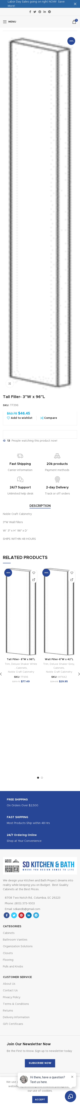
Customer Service (17, 977)
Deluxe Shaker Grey (62, 664)
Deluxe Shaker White (24, 664)
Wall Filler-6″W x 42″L (59, 659)
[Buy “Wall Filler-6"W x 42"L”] (71, 579)
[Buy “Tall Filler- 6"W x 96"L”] (33, 579)
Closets (8, 953)
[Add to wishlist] (33, 572)
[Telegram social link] (49, 11)
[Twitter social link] (34, 11)
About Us (9, 984)
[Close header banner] (75, 4)
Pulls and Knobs (13, 966)
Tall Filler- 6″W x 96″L (21, 659)
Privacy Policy (11, 997)
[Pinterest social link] (39, 11)
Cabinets (21, 668)
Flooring (8, 960)
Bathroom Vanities (15, 939)
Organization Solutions (18, 946)
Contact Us (10, 990)
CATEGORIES (12, 926)
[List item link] (35, 903)
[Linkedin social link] (44, 11)
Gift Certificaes (13, 1024)
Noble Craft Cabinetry (21, 672)
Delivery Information (16, 1017)
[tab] (40, 506)
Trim (7, 664)
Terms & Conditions (16, 1004)
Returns (8, 1010)
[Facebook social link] (30, 11)
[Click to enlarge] (10, 383)
